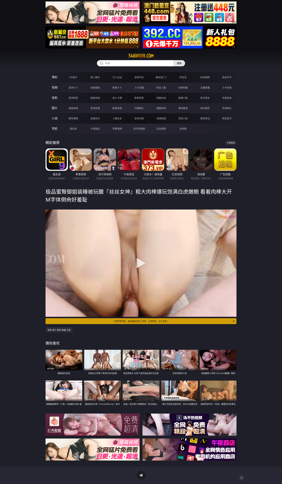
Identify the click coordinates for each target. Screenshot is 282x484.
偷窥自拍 (73, 108)
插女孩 (73, 128)
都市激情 (73, 118)
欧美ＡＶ (117, 87)
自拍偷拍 (95, 87)
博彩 (55, 77)
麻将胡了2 (161, 77)
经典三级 (183, 97)
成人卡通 (117, 97)
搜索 (179, 63)
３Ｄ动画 (139, 87)
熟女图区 (205, 108)
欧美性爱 (139, 97)
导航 (55, 129)
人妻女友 (117, 118)
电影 (55, 98)
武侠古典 (139, 118)
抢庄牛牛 (227, 77)
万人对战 (117, 77)
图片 (55, 108)
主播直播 (205, 87)
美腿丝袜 (161, 108)
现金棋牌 (205, 77)
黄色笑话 (205, 118)
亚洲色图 (95, 108)
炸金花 (183, 77)
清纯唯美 (183, 108)
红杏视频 (161, 128)
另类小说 (183, 118)
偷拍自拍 (95, 97)
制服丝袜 (161, 97)
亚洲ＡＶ (73, 87)
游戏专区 (139, 77)
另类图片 (227, 108)
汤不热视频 (139, 128)
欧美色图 (117, 108)
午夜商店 (95, 128)
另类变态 (227, 97)
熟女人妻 (161, 87)
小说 (55, 118)
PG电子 (73, 77)
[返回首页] (241, 477)
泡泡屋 (183, 128)
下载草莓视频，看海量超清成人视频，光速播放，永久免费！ (141, 321)
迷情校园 (161, 118)
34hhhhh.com (141, 56)
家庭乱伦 (95, 118)
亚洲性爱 (73, 97)
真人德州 (95, 77)
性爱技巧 (227, 118)
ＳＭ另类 (227, 87)
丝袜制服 (183, 87)
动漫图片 (139, 108)
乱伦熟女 (205, 97)
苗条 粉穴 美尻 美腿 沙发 (59, 329)
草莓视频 (117, 128)
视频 (55, 87)
